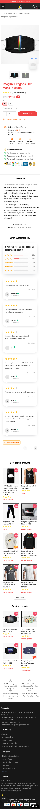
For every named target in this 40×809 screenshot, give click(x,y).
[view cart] (37, 6)
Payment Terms (6, 759)
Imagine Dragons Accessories (19, 13)
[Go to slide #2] (25, 75)
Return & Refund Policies (9, 762)
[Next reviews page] (35, 448)
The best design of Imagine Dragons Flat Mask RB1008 (28, 631)
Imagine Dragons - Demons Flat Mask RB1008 (27, 663)
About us (4, 734)
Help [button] (36, 806)
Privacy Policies (6, 740)
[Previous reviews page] (25, 448)
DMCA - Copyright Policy (9, 743)
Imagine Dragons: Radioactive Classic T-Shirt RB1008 (10, 585)
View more (20, 597)
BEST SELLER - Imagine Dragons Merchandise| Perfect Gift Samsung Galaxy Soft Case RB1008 (10, 490)
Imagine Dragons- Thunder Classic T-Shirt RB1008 (28, 585)
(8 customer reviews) (19, 93)
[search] (33, 6)
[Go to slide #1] (14, 75)
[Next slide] (36, 44)
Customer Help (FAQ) (8, 768)
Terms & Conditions (7, 737)
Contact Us (5, 765)
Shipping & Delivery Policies (10, 756)
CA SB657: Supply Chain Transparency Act (15, 746)
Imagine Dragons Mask (9, 17)
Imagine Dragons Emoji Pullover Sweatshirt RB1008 (10, 553)
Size (4, 100)
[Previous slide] (4, 44)
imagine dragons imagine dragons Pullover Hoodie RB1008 (29, 553)
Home (3, 13)
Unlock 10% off (4, 799)
